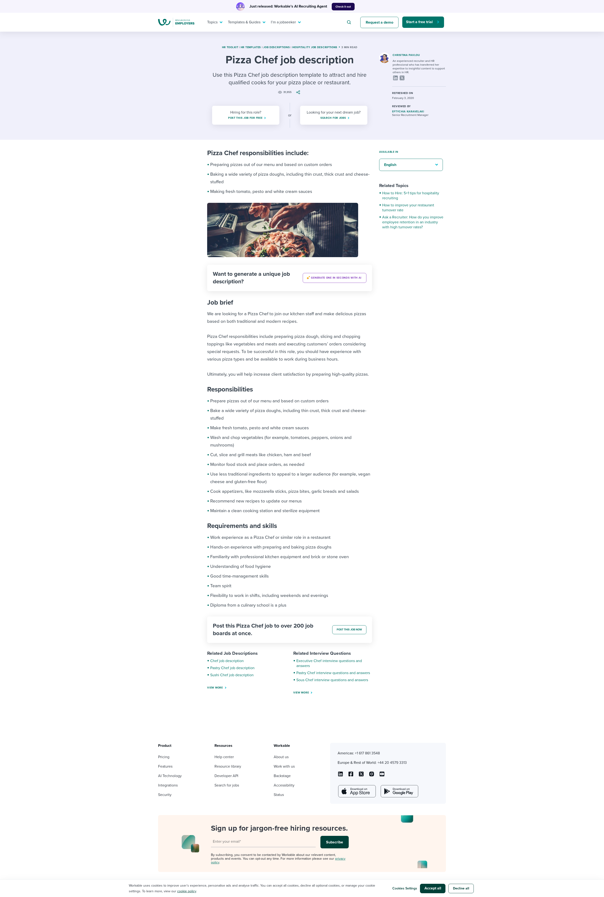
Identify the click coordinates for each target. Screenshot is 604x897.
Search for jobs (226, 785)
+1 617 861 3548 (367, 753)
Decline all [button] (461, 888)
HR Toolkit (230, 47)
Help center (224, 757)
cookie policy (186, 891)
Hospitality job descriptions (315, 47)
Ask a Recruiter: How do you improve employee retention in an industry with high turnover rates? (412, 222)
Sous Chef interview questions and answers (332, 680)
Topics (212, 22)
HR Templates (251, 47)
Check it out (343, 6)
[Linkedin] (395, 78)
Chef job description (227, 661)
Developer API (226, 776)
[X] (402, 78)
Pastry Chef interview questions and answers (333, 673)
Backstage (282, 776)
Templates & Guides (244, 22)
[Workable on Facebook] (351, 775)
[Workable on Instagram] (382, 775)
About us (281, 757)
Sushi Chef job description (232, 675)
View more (215, 687)
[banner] (289, 278)
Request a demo (379, 22)
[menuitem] (213, 22)
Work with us (284, 766)
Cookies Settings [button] (404, 888)
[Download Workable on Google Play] (399, 791)
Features (165, 766)
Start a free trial (419, 22)
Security (165, 794)
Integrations (168, 785)
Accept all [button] (432, 888)
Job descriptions (276, 47)
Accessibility (284, 785)
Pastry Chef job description (232, 668)
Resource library (227, 766)
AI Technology (170, 776)
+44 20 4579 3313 (392, 762)
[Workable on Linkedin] (340, 775)
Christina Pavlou (406, 55)
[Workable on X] (371, 775)
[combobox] (350, 22)
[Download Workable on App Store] (356, 791)
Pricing (163, 757)
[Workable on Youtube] (361, 775)
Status (279, 794)
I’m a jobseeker (283, 22)
